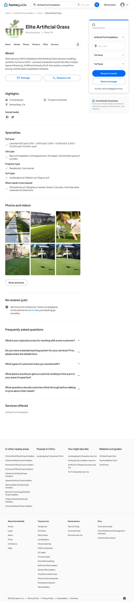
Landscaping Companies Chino (50, 456)
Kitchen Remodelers (46, 569)
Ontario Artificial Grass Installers (18, 460)
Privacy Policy (48, 598)
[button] (42, 340)
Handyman (42, 526)
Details (17, 44)
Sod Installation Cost (108, 460)
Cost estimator (74, 531)
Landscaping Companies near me (82, 456)
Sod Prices (104, 464)
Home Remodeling (46, 561)
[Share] (77, 44)
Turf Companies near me (78, 472)
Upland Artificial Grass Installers (18, 480)
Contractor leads (105, 526)
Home (8, 13)
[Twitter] (13, 117)
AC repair (42, 552)
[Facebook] (7, 117)
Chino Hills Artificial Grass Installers (19, 456)
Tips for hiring (73, 526)
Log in (10, 531)
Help (10, 548)
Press (10, 539)
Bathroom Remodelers (48, 565)
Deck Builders (44, 587)
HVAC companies (45, 548)
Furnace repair (44, 556)
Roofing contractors (46, 582)
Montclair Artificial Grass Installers (19, 464)
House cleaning (44, 544)
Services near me (75, 535)
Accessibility (62, 598)
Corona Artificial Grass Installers (18, 506)
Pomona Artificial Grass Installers (19, 469)
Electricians (43, 535)
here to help (33, 310)
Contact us (12, 544)
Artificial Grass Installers (24, 13)
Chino (39, 13)
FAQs (45, 44)
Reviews (36, 44)
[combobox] (54, 5)
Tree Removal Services (47, 574)
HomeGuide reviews (106, 538)
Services (54, 44)
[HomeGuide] (15, 5)
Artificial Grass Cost (107, 456)
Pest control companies (48, 578)
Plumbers (42, 531)
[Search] (96, 4)
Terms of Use (33, 598)
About (8, 44)
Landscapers (43, 539)
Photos (26, 44)
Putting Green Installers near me (81, 460)
